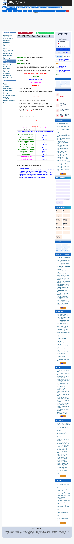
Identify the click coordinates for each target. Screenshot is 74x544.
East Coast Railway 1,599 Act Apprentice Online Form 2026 (63, 135)
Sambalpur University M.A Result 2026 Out (64, 60)
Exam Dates (7, 68)
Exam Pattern (7, 86)
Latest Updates (59, 56)
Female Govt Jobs (8, 53)
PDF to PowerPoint (59, 250)
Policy (33, 528)
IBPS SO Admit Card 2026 (63, 351)
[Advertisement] (37, 22)
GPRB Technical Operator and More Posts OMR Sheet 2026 (63, 425)
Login (67, 52)
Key (41, 142)
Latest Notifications (8, 35)
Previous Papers (8, 90)
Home (4, 7)
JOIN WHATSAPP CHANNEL (46, 32)
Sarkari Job (7, 42)
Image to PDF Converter (7, 98)
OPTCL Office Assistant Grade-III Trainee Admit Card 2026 (63, 359)
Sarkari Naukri (7, 44)
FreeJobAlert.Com (16, 2)
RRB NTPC (58, 85)
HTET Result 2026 (61, 386)
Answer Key (7, 71)
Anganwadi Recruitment (7, 46)
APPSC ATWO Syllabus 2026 (63, 493)
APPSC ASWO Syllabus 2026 (63, 495)
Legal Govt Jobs (8, 55)
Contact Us (38, 528)
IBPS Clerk (58, 83)
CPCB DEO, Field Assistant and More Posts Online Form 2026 (63, 131)
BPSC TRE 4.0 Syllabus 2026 (63, 492)
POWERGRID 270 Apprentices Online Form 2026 (62, 142)
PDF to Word (58, 248)
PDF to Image (67, 250)
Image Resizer (7, 93)
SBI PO (63, 83)
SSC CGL (58, 81)
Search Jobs (7, 40)
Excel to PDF (65, 244)
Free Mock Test (7, 58)
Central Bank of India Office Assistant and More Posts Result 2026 (63, 380)
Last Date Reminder (8, 79)
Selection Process (8, 88)
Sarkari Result (7, 64)
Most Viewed (67, 56)
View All (63, 173)
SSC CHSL (63, 81)
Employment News (8, 38)
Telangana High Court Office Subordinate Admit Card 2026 (63, 334)
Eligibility (6, 83)
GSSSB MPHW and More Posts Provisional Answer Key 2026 (63, 429)
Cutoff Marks (7, 73)
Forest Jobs (7, 48)
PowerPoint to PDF (59, 246)
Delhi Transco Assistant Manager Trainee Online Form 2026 (62, 297)
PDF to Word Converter (9, 95)
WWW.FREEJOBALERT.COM (35, 79)
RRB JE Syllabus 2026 (62, 517)
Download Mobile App (35, 82)
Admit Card (7, 66)
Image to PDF (67, 246)
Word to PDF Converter (9, 100)
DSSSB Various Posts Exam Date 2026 (64, 67)
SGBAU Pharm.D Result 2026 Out (63, 75)
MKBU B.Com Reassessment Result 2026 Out (64, 71)
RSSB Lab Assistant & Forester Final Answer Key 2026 (63, 472)
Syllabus (6, 84)
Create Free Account (63, 49)
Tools (5, 92)
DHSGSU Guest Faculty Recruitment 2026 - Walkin (32, 177)
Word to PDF (58, 244)
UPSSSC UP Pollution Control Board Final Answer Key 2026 (63, 439)
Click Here (44, 137)
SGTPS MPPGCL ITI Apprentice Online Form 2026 (62, 271)
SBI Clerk (67, 83)
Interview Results (8, 77)
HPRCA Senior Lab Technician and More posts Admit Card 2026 (63, 355)
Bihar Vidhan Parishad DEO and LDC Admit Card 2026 (64, 64)
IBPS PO (68, 81)
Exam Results (7, 70)
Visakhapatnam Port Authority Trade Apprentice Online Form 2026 (63, 278)
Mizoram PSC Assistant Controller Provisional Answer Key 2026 (62, 464)
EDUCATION (7, 57)
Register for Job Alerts (9, 36)
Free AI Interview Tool (9, 102)
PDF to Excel (65, 248)
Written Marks (7, 75)
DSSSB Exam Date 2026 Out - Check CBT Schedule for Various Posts (36, 172)
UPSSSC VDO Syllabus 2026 (63, 500)
